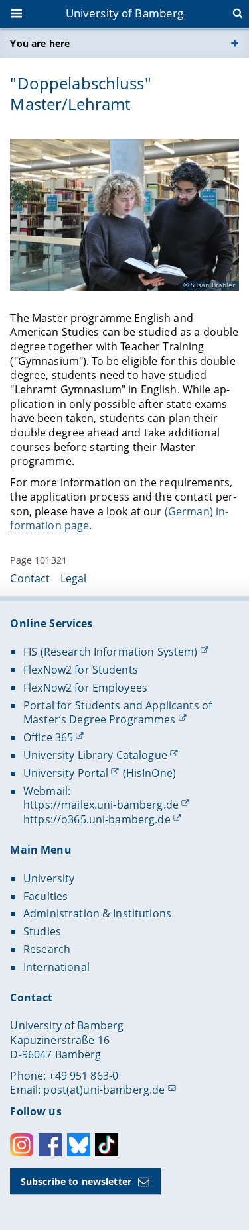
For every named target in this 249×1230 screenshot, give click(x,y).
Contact (30, 578)
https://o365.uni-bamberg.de (97, 819)
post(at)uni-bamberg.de (104, 1089)
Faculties (45, 896)
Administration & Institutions (97, 913)
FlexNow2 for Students (80, 669)
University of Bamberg (125, 13)
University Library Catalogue (95, 755)
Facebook (50, 1144)
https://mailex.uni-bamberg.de (101, 804)
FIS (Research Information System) (110, 651)
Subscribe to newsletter (76, 1181)
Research (46, 949)
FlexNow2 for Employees (85, 687)
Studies (42, 931)
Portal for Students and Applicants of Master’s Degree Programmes (117, 712)
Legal (73, 578)
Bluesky (78, 1144)
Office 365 (48, 737)
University (48, 878)
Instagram (21, 1144)
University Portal (65, 773)
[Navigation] (18, 15)
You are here (40, 43)
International (56, 967)
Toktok (106, 1144)
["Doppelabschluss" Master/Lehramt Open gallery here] (124, 215)
